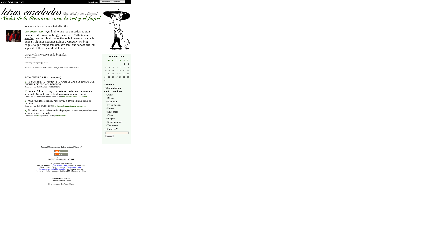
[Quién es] (78, 147)
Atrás (110, 94)
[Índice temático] (67, 147)
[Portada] (44, 147)
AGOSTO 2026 (118, 56)
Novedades (112, 112)
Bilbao (110, 98)
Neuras (110, 108)
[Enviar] (45, 63)
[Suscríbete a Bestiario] (93, 2)
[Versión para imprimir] (33, 63)
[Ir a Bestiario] (13, 2)
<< (110, 56)
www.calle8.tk (60, 116)
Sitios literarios (114, 122)
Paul (39, 116)
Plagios (111, 118)
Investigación (114, 105)
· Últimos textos (112, 88)
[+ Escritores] (30, 57)
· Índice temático (113, 91)
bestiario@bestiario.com (61, 180)
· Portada (109, 84)
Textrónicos (113, 125)
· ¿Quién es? (111, 129)
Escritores (112, 101)
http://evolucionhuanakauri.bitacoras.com (69, 106)
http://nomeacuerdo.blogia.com (74, 96)
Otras (110, 115)
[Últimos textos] (54, 147)
